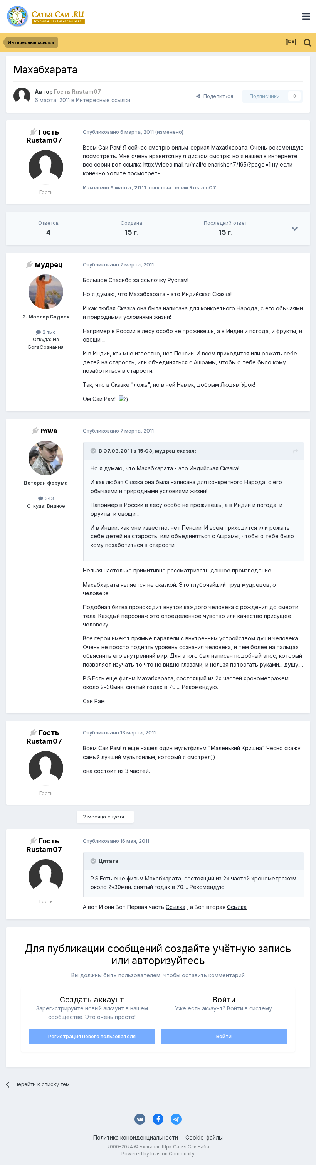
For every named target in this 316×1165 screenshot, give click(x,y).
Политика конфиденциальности (135, 1137)
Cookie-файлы (204, 1137)
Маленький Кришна (236, 748)
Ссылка (175, 907)
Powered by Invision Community (158, 1154)
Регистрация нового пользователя (92, 1036)
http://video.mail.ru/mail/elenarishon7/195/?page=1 (207, 164)
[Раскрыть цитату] (94, 451)
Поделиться (216, 96)
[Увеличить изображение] (123, 399)
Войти (224, 1036)
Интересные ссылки (103, 100)
